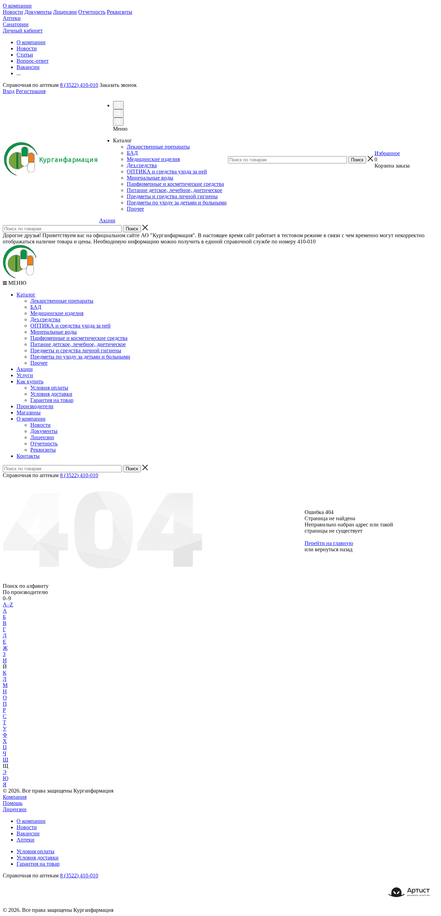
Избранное (387, 153)
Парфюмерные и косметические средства (78, 338)
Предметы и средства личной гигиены (75, 350)
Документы (38, 12)
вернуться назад (333, 549)
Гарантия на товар (51, 400)
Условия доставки (51, 394)
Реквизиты (119, 12)
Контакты (28, 456)
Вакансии (28, 833)
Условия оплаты (49, 388)
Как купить (30, 381)
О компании (17, 6)
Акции (107, 220)
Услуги (25, 375)
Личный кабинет (23, 30)
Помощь (12, 803)
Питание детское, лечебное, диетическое (78, 344)
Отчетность (91, 12)
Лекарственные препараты (61, 301)
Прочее (39, 363)
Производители (35, 406)
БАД (35, 307)
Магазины (29, 412)
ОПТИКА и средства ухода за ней (70, 326)
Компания (15, 797)
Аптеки (12, 18)
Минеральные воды (53, 332)
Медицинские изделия (56, 313)
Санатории (16, 24)
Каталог (26, 295)
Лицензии (65, 12)
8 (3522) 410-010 (79, 85)
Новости (13, 12)
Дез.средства (45, 319)
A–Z (8, 604)
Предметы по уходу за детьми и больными (80, 357)
